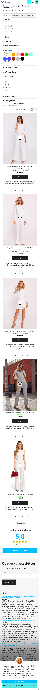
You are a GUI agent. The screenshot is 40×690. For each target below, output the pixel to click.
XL (7, 87)
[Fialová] (9, 59)
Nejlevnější (16, 15)
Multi (8, 62)
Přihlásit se (9, 582)
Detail (20, 177)
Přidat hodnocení (20, 550)
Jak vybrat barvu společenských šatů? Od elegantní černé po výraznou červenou (19, 596)
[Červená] (22, 54)
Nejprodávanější (31, 15)
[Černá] (22, 59)
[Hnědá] (14, 59)
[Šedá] (18, 59)
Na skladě (9, 26)
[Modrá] (5, 59)
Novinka (9, 29)
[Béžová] (9, 54)
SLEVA (8, 31)
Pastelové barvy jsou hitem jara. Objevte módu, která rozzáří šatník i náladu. (20, 644)
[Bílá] (5, 54)
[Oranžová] (14, 54)
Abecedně (6, 19)
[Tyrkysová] (31, 54)
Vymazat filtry (19, 104)
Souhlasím (20, 681)
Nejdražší (23, 15)
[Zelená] (27, 54)
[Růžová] (18, 54)
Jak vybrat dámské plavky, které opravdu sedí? (18, 620)
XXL (7, 90)
